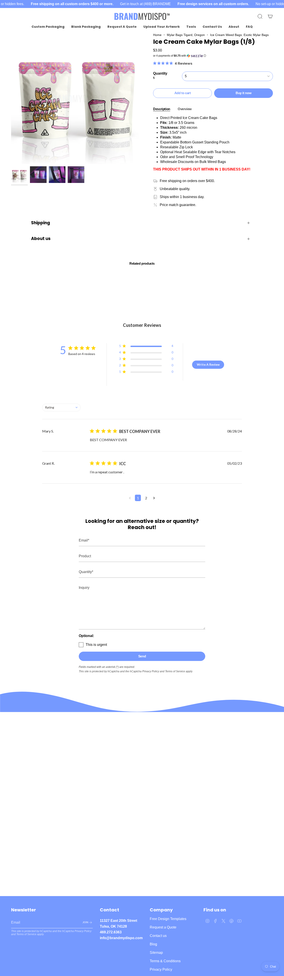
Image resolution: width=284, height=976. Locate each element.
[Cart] (270, 16)
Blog (153, 944)
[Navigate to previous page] (130, 498)
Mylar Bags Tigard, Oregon (186, 35)
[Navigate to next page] (154, 498)
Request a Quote (163, 927)
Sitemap (156, 952)
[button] (48, 27)
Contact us (158, 936)
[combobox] (61, 407)
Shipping (40, 223)
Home (157, 35)
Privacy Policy (150, 671)
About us (41, 239)
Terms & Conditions (165, 961)
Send (142, 656)
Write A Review (208, 364)
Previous (11, 98)
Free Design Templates (168, 919)
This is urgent (96, 645)
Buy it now (243, 93)
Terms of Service (175, 671)
